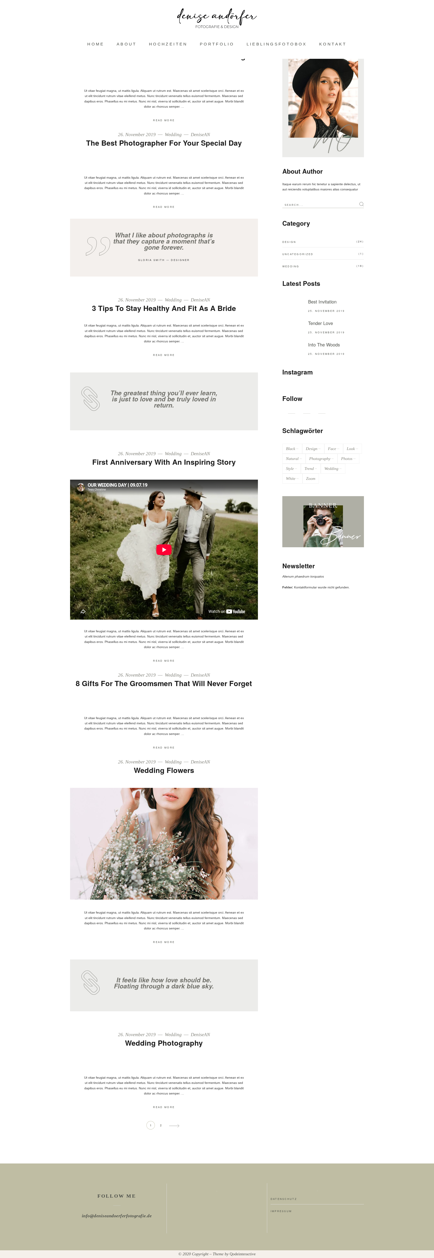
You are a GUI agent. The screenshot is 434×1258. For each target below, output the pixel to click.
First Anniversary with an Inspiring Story (164, 462)
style (290, 468)
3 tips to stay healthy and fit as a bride (164, 308)
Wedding (173, 134)
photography (319, 458)
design (311, 448)
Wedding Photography (164, 1043)
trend (309, 468)
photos (346, 458)
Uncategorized (298, 254)
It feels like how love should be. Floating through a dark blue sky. (164, 982)
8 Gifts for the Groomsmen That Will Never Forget (164, 683)
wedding (331, 468)
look (351, 448)
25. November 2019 (326, 311)
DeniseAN (200, 134)
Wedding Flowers (164, 770)
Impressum (281, 1211)
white (290, 478)
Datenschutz (284, 1199)
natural (292, 458)
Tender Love (320, 323)
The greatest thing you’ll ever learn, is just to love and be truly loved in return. (163, 399)
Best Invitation (322, 301)
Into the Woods (324, 344)
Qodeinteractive (243, 1254)
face (332, 448)
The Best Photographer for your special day (164, 142)
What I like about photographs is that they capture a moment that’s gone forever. (164, 241)
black (290, 448)
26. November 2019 (137, 134)
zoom (310, 478)
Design (289, 242)
